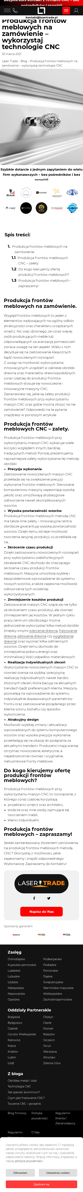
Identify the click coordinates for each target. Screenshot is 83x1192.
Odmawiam (20, 1172)
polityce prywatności (29, 1161)
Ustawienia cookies (58, 1172)
